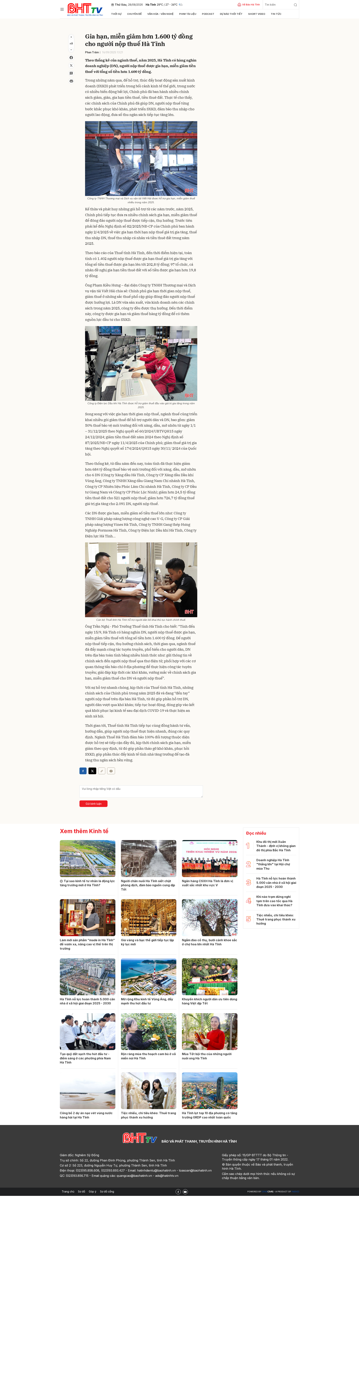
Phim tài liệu (187, 13)
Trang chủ (68, 1191)
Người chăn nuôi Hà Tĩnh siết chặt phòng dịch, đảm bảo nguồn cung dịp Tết (148, 885)
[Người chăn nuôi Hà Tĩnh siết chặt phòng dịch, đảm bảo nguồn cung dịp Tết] (149, 858)
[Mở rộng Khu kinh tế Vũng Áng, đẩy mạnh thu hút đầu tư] (149, 976)
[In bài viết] (71, 81)
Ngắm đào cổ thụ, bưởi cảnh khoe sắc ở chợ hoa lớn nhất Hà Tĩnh (209, 942)
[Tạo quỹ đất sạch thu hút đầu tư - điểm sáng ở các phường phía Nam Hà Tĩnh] (87, 1031)
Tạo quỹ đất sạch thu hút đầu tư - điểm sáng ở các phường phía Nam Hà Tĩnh (85, 1058)
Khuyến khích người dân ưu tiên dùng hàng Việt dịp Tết (209, 1001)
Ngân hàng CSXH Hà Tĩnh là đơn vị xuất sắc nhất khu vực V (207, 883)
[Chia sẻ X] (92, 771)
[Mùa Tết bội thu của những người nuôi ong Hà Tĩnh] (209, 1031)
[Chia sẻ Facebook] (71, 58)
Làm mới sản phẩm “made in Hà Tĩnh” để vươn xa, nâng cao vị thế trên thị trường (87, 944)
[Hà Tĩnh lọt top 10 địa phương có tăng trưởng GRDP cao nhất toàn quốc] (209, 1090)
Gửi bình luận (94, 803)
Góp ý (92, 1191)
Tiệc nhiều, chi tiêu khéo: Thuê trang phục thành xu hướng (148, 1115)
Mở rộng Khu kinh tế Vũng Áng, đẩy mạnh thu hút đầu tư (147, 1001)
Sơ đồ (81, 1191)
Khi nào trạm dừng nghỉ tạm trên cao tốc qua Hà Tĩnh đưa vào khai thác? (274, 901)
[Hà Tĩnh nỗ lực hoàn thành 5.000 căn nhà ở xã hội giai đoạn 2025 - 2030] (87, 976)
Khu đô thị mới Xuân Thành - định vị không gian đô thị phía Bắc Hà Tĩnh (276, 846)
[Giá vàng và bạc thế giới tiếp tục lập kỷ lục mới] (149, 917)
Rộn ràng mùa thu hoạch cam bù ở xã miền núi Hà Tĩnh (148, 1056)
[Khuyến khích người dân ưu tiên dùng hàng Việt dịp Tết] (209, 976)
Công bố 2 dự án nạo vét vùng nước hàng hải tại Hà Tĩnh (86, 1115)
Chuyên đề (134, 13)
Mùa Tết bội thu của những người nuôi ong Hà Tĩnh (206, 1056)
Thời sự (116, 13)
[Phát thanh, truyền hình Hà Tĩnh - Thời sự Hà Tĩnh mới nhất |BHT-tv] (85, 8)
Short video (256, 13)
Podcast (208, 13)
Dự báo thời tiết (231, 13)
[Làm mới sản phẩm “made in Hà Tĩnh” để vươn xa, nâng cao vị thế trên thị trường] (87, 917)
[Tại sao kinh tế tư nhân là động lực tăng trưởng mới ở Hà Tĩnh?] (87, 858)
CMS (267, 1191)
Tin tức (276, 13)
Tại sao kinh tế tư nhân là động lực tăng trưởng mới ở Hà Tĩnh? (87, 883)
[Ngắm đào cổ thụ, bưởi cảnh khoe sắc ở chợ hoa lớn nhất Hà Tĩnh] (209, 917)
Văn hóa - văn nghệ (160, 13)
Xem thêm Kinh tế (84, 831)
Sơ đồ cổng (107, 1191)
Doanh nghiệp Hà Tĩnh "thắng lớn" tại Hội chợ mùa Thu (273, 864)
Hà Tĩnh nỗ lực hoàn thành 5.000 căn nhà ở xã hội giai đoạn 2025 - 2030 (87, 1001)
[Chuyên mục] (62, 9)
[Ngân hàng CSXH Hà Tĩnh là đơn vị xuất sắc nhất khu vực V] (209, 858)
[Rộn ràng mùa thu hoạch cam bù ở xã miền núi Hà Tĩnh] (149, 1031)
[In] (111, 771)
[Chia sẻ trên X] (71, 65)
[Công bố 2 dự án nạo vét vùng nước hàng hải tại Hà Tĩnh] (87, 1090)
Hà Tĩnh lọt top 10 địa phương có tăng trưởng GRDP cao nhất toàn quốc (209, 1115)
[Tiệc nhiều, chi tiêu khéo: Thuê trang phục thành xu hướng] (149, 1090)
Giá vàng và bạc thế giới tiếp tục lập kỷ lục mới (147, 942)
